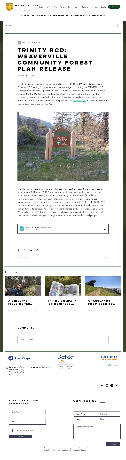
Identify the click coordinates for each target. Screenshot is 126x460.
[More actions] (107, 42)
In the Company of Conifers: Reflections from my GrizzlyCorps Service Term (62, 302)
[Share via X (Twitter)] (25, 250)
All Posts (8, 26)
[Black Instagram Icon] (106, 385)
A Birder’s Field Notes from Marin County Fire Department (19, 302)
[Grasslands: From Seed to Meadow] (103, 286)
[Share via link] (37, 250)
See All (118, 272)
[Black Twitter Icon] (101, 385)
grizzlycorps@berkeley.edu (42, 367)
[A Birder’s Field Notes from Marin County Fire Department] (23, 286)
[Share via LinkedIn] (31, 250)
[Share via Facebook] (18, 250)
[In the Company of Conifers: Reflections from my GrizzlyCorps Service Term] (63, 286)
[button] (52, 7)
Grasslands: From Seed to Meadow (100, 302)
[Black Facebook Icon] (116, 385)
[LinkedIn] (111, 385)
